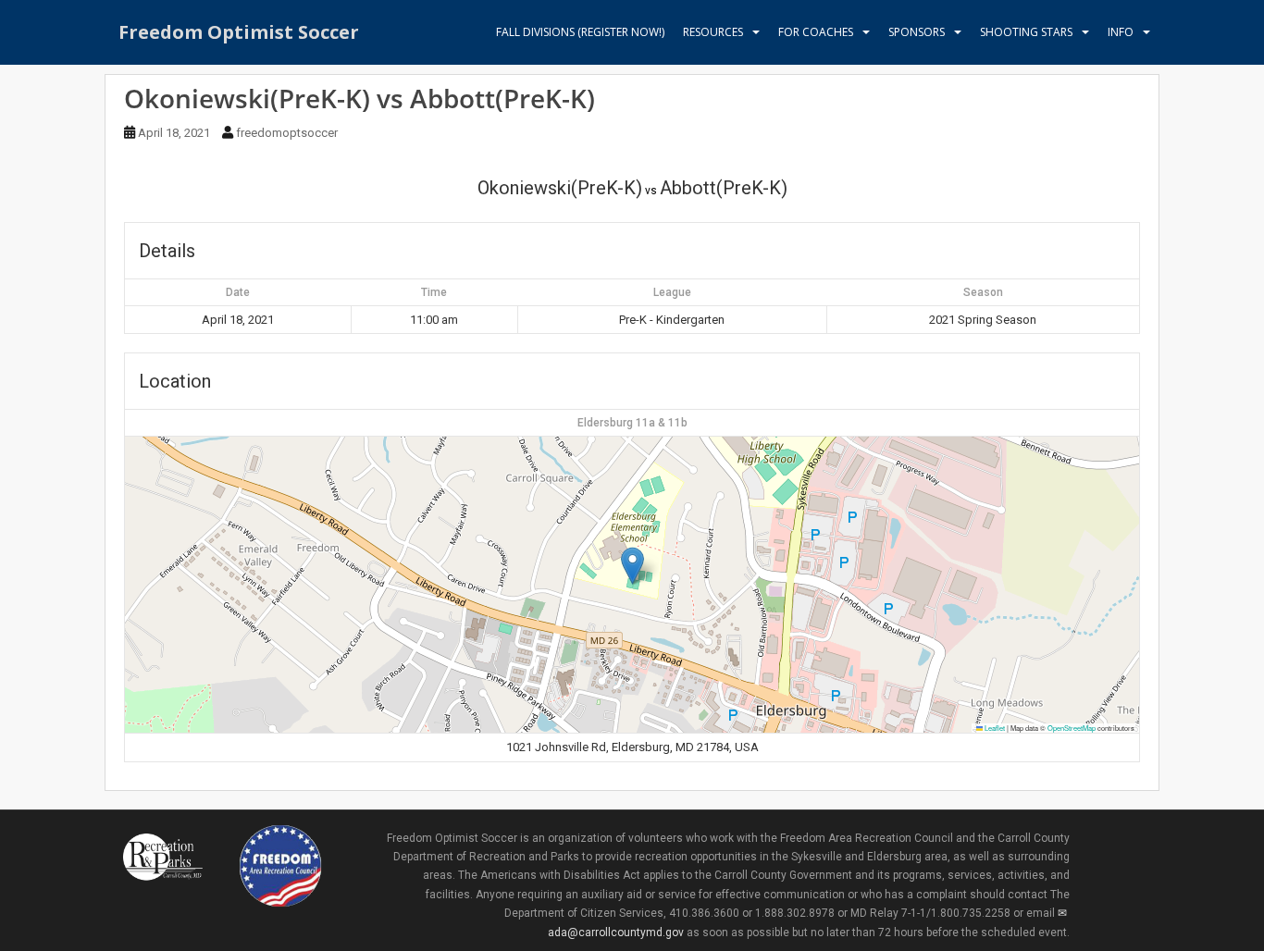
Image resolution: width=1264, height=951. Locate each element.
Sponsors (916, 32)
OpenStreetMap (1071, 728)
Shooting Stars (1026, 32)
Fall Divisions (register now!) (580, 32)
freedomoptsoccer (287, 133)
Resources (713, 32)
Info (1121, 32)
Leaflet (994, 728)
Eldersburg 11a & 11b (632, 422)
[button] (632, 566)
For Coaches (815, 32)
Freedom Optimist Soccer (238, 31)
